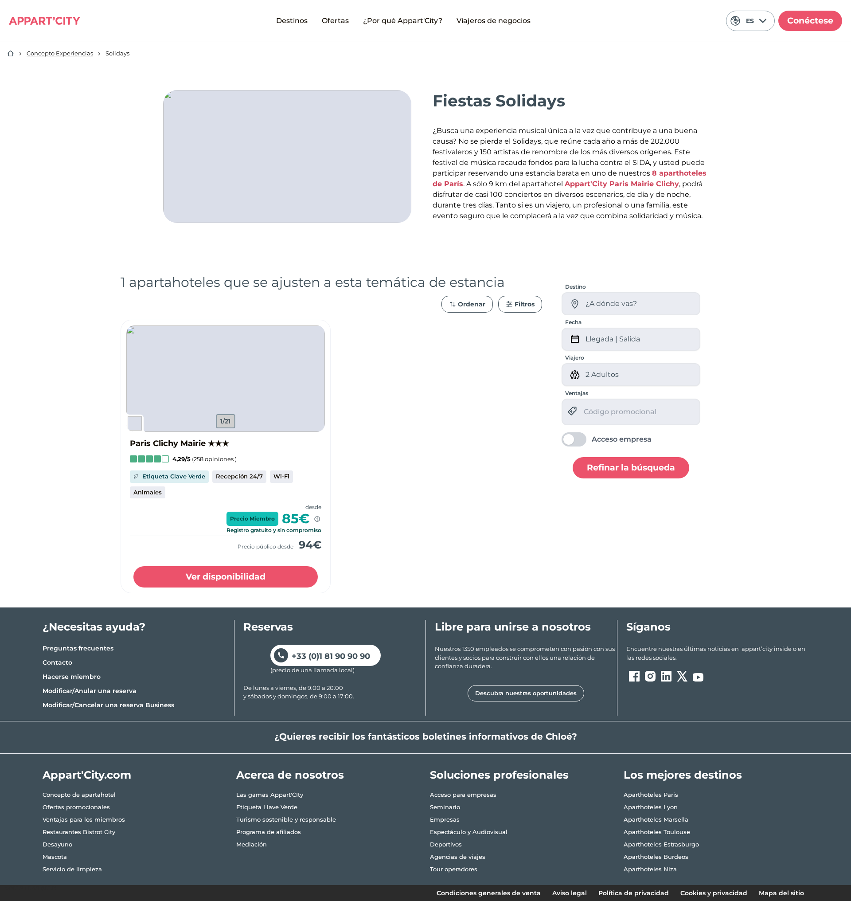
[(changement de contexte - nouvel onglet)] (634, 676)
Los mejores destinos (683, 774)
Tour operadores (453, 869)
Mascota (55, 856)
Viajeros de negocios (494, 20)
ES (750, 21)
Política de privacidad (633, 893)
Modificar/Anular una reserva (90, 691)
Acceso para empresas (463, 794)
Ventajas (576, 393)
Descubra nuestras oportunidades (526, 693)
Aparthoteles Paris (651, 794)
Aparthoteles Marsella (656, 819)
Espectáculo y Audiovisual (468, 831)
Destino (575, 286)
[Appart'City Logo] (44, 21)
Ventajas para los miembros (84, 819)
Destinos (292, 20)
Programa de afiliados (268, 831)
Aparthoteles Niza (650, 869)
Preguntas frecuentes (78, 648)
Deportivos (446, 844)
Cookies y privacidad (713, 893)
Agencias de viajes (457, 856)
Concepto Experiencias (60, 53)
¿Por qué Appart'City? (402, 20)
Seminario (445, 807)
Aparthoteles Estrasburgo (661, 844)
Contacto (57, 662)
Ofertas (335, 20)
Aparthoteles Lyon (651, 807)
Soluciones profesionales (499, 774)
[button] (225, 378)
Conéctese (810, 21)
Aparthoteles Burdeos (656, 856)
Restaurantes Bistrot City (79, 831)
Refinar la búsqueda (631, 467)
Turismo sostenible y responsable (286, 819)
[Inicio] (10, 53)
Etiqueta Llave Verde (266, 807)
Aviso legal (569, 893)
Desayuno (57, 844)
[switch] (607, 439)
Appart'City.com (87, 774)
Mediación (251, 844)
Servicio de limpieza (72, 869)
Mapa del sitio (781, 893)
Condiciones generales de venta (489, 893)
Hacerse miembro (72, 677)
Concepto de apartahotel (79, 794)
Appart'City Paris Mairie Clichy (622, 184)
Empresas (445, 819)
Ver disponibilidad (225, 577)
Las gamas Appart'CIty (269, 794)
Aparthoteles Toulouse (657, 831)
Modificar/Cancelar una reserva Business (108, 705)
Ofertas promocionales (76, 807)
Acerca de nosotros (290, 774)
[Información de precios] (317, 519)
